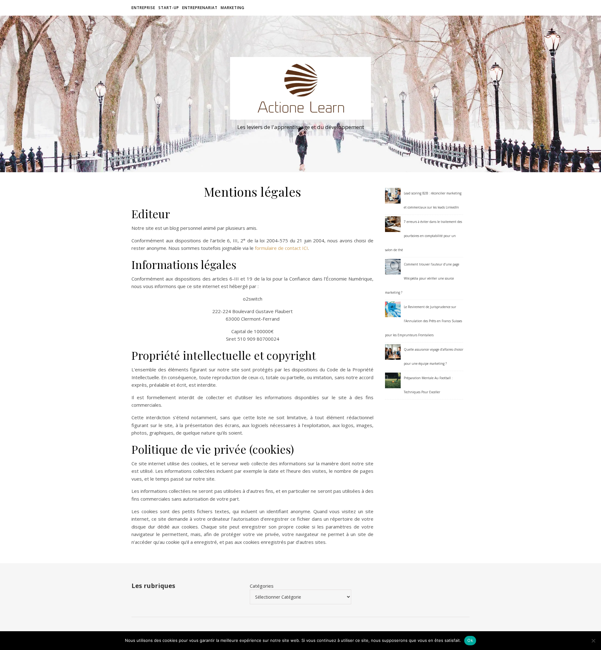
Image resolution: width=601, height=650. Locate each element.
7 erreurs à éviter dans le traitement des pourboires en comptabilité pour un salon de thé (423, 235)
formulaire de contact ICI (281, 248)
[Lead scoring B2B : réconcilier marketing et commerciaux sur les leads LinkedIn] (393, 196)
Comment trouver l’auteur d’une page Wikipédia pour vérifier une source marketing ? (422, 278)
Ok (470, 640)
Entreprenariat (200, 7)
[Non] (593, 640)
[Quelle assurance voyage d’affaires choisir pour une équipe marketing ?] (393, 352)
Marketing (232, 7)
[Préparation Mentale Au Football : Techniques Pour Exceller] (393, 380)
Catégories (262, 586)
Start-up (168, 7)
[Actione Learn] (300, 88)
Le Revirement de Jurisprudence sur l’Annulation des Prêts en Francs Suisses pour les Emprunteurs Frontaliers (423, 321)
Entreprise (143, 7)
